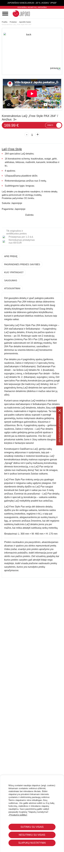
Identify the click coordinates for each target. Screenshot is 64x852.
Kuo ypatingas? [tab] (13, 272)
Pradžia (4, 22)
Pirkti (50, 125)
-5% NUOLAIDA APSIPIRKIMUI (59, 428)
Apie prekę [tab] (10, 256)
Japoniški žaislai (25, 22)
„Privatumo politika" (17, 815)
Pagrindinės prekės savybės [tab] (22, 264)
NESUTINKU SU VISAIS (32, 835)
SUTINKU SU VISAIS (32, 827)
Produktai (13, 22)
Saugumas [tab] (10, 280)
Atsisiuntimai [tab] (12, 288)
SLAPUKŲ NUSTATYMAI (32, 843)
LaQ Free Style (12, 149)
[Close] (59, 410)
